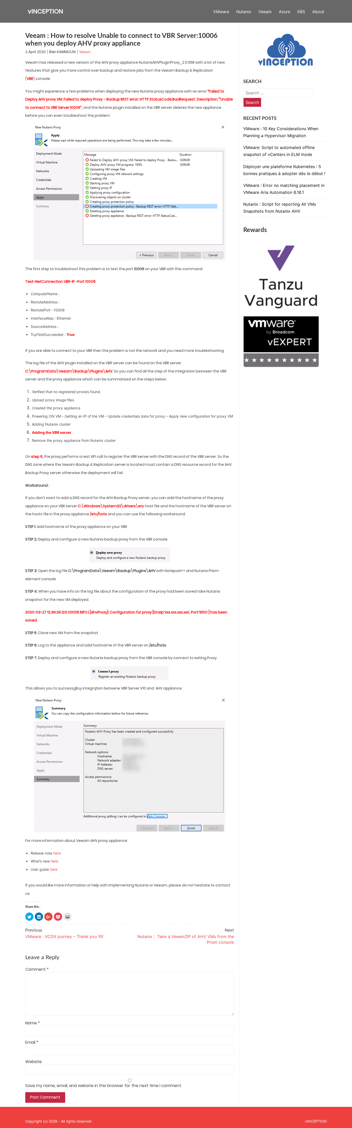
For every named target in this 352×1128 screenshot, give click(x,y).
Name (32, 1023)
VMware (221, 11)
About (318, 11)
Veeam (265, 11)
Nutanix (243, 11)
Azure (284, 11)
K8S (301, 11)
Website (33, 1061)
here (57, 853)
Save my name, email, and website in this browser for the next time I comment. (103, 1085)
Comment (37, 969)
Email (31, 1042)
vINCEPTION (45, 11)
